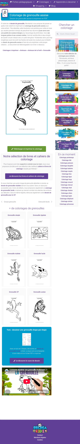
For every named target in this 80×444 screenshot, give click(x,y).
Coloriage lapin (66, 196)
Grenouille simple (14, 215)
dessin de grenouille (17, 23)
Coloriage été (66, 160)
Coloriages (44, 2)
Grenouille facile (39, 254)
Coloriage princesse (67, 204)
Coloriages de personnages (66, 98)
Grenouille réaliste (13, 254)
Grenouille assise (39, 292)
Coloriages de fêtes (66, 145)
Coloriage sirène (66, 201)
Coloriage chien (66, 193)
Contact (40, 435)
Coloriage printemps (67, 157)
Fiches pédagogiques (22, 2)
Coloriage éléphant (66, 199)
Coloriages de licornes (66, 110)
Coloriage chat (67, 188)
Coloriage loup (67, 179)
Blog (53, 6)
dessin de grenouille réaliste (11, 186)
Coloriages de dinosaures (66, 86)
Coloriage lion (67, 174)
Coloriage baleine (66, 168)
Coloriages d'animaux (67, 74)
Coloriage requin (66, 171)
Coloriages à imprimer (10, 50)
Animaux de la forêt (35, 50)
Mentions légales (40, 437)
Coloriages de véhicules (66, 121)
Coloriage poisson (66, 163)
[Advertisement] (36, 64)
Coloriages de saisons (66, 133)
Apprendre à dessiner (66, 2)
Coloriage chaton (67, 190)
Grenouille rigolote (39, 215)
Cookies (40, 440)
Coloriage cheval (66, 185)
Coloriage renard (67, 182)
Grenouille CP (14, 292)
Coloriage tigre (66, 177)
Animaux (23, 50)
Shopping (40, 6)
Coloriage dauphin (66, 166)
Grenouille (46, 50)
